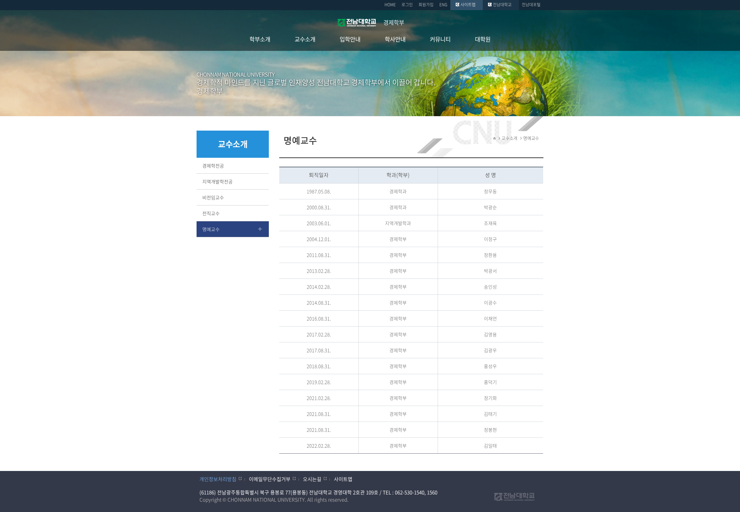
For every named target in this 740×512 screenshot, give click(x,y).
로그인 (407, 4)
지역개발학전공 (217, 181)
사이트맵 (468, 4)
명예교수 (211, 229)
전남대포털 (531, 4)
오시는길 (312, 479)
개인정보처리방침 (217, 479)
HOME (390, 4)
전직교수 (211, 213)
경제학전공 (213, 165)
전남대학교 (502, 4)
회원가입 (426, 4)
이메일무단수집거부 (270, 479)
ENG (443, 4)
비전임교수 (213, 197)
